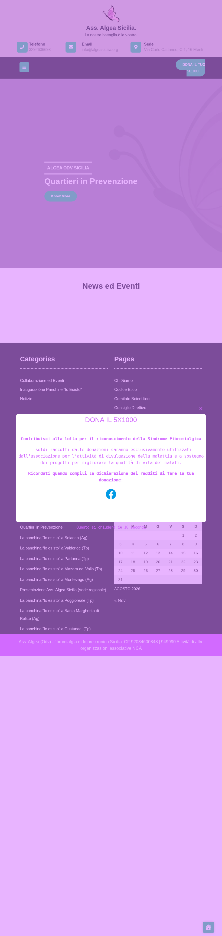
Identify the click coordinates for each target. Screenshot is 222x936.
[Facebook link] (111, 494)
